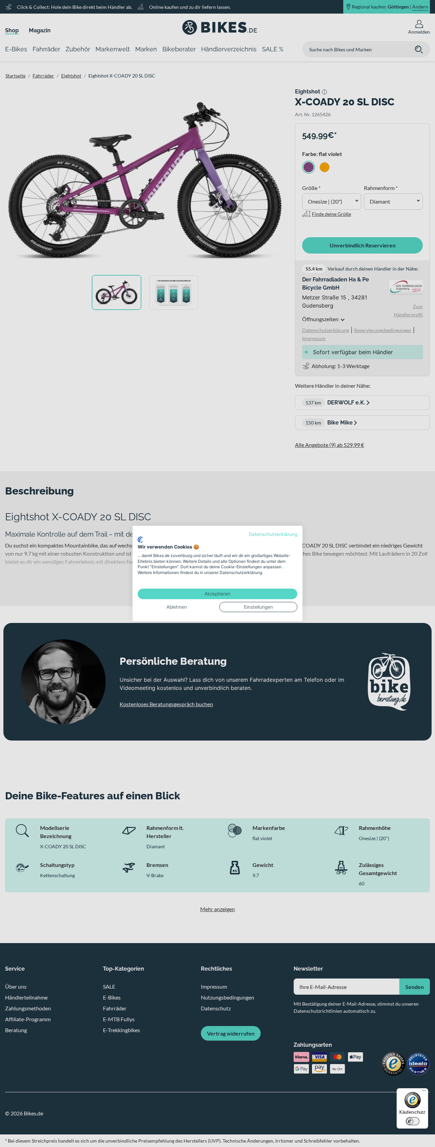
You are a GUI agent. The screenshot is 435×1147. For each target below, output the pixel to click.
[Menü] (424, 1092)
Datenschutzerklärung (273, 534)
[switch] (412, 1121)
